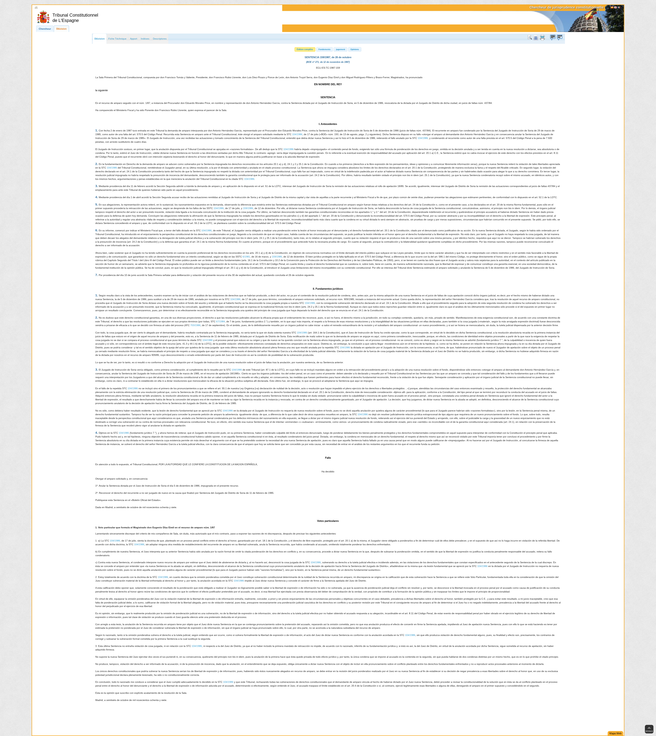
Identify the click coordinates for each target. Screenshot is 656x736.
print (542, 37)
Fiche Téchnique (117, 38)
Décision (61, 29)
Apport (133, 38)
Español (612, 8)
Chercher (530, 37)
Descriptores (160, 38)
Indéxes (145, 38)
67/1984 (220, 321)
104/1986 (297, 134)
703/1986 (195, 325)
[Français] (619, 8)
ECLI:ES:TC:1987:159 (328, 68)
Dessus (649, 731)
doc (535, 37)
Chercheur (45, 29)
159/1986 (248, 208)
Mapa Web (615, 733)
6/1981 (246, 256)
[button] (305, 49)
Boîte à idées (553, 37)
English (615, 8)
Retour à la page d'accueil (52, 7)
